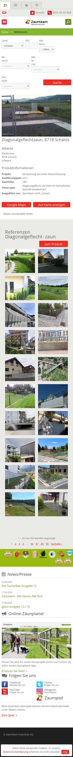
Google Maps (16, 205)
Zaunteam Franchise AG (19, 734)
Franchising (26, 5)
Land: (4, 40)
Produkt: (4, 79)
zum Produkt (53, 244)
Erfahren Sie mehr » (14, 671)
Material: (33, 60)
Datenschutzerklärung (15, 751)
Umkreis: (41, 42)
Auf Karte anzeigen (51, 205)
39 (47, 543)
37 (37, 543)
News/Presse (19, 574)
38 (42, 543)
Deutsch (5, 12)
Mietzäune (16, 5)
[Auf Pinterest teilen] (40, 213)
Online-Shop (37, 5)
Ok (65, 752)
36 (32, 543)
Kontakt (40, 12)
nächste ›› (56, 543)
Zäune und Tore (5, 5)
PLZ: (27, 40)
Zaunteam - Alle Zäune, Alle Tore (22, 596)
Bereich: (5, 58)
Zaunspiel (54, 698)
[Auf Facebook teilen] (36, 213)
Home (5, 32)
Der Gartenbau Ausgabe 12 (19, 586)
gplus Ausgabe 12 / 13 (16, 606)
